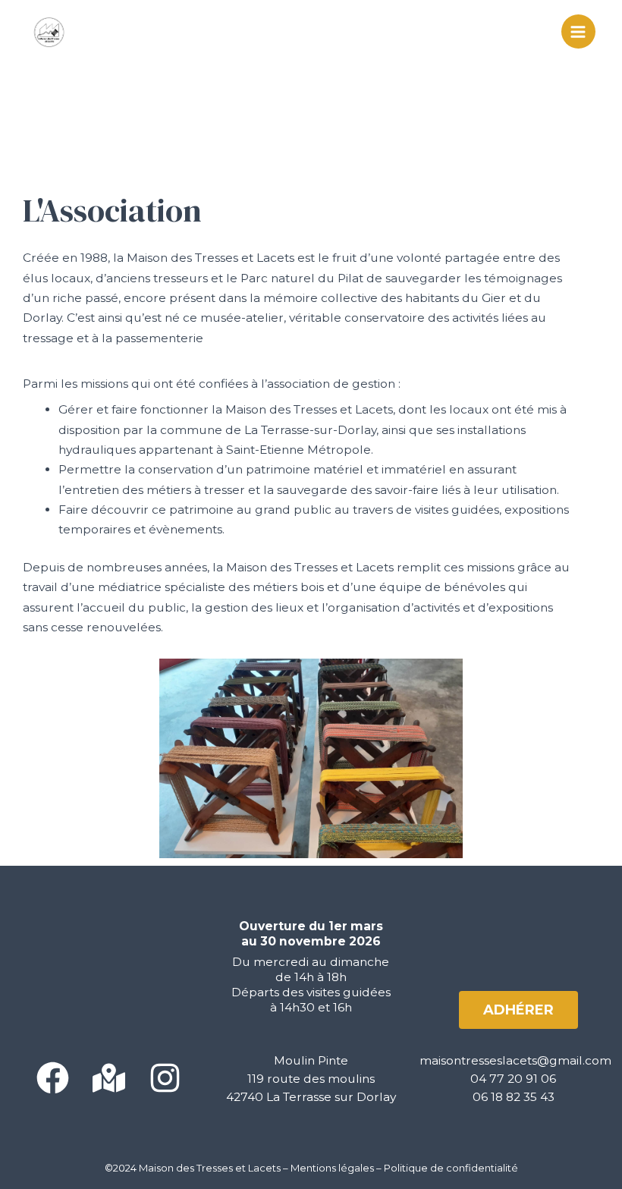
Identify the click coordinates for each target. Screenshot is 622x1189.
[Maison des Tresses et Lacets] (49, 32)
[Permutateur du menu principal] (578, 31)
